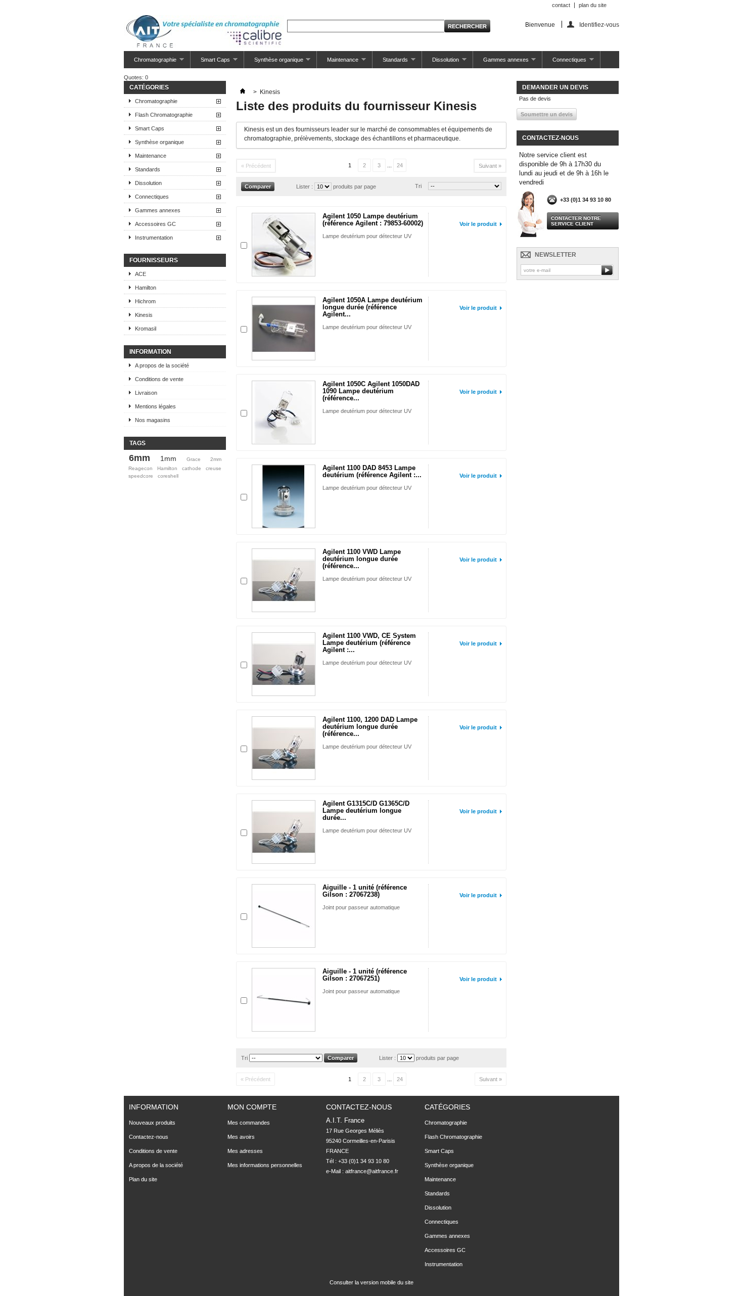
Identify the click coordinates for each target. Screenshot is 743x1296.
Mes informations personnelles (264, 1165)
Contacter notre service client (576, 220)
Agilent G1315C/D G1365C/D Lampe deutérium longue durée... (365, 810)
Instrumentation (154, 238)
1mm (168, 458)
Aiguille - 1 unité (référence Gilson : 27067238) (364, 891)
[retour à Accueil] (242, 92)
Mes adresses (245, 1151)
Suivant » (490, 166)
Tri (418, 186)
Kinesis (144, 315)
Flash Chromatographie (164, 115)
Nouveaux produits (152, 1123)
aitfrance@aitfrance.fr (371, 1171)
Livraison (146, 393)
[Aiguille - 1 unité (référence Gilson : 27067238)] (283, 916)
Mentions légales (155, 406)
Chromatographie (150, 62)
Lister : (304, 186)
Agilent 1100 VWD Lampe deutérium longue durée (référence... (361, 559)
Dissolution (440, 62)
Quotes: (136, 77)
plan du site (593, 5)
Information (150, 351)
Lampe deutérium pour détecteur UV (366, 236)
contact (561, 5)
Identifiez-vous (599, 24)
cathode (191, 468)
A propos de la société (162, 365)
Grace (194, 459)
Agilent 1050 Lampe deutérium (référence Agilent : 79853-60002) (372, 219)
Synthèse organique (273, 62)
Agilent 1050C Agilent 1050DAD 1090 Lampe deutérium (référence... (371, 391)
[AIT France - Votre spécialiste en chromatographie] (204, 32)
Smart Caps (210, 62)
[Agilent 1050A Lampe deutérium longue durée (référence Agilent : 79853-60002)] (283, 328)
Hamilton (145, 288)
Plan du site (143, 1179)
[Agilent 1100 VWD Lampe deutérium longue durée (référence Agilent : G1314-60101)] (283, 580)
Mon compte (251, 1107)
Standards (390, 62)
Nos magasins (152, 420)
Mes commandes (248, 1123)
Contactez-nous (148, 1137)
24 (400, 165)
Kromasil (145, 329)
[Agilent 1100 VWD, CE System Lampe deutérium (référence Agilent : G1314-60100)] (283, 664)
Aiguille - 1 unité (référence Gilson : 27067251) (364, 974)
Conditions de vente (159, 379)
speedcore (140, 476)
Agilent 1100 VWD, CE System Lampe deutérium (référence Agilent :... (369, 643)
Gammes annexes (501, 62)
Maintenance (337, 62)
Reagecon (140, 468)
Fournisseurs (153, 260)
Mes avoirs (241, 1137)
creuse (213, 468)
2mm (215, 459)
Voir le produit (478, 224)
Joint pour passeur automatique (361, 907)
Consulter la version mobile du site (371, 1282)
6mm (139, 458)
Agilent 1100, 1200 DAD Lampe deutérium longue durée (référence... (369, 726)
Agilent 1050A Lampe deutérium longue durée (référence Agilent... (372, 307)
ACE (140, 274)
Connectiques (564, 62)
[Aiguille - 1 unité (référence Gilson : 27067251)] (283, 1000)
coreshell (168, 476)
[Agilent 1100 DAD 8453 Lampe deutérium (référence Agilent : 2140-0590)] (283, 496)
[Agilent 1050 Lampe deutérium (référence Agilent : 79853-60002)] (283, 244)
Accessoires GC (155, 224)
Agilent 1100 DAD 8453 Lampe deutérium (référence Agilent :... (372, 471)
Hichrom (145, 301)
